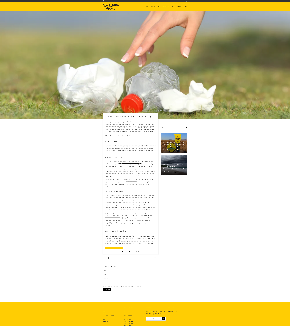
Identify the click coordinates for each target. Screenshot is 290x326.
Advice (107, 248)
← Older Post (105, 257)
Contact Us (179, 6)
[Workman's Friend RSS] (186, 127)
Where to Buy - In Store (109, 317)
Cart (186, 6)
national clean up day (116, 248)
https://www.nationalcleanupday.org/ (130, 163)
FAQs (125, 313)
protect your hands (131, 181)
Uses (159, 6)
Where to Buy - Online (108, 315)
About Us (126, 311)
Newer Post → (155, 257)
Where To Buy (166, 6)
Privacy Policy (128, 317)
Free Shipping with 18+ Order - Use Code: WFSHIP (145, 1)
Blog (173, 6)
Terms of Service (128, 321)
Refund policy (127, 325)
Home (147, 6)
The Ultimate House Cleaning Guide (120, 135)
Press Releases (128, 315)
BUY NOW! (153, 6)
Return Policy (127, 319)
